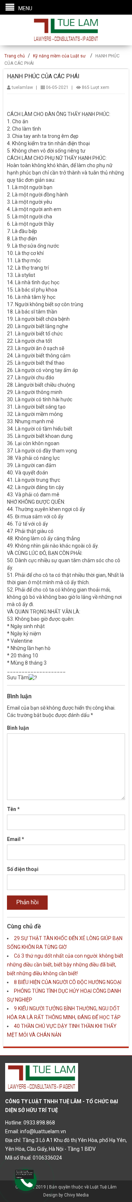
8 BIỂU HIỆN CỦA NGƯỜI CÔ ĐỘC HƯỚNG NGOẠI (67, 982)
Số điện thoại (22, 869)
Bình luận (18, 728)
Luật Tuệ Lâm (103, 1187)
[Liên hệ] (24, 1174)
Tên (13, 809)
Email (15, 839)
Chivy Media (76, 1195)
